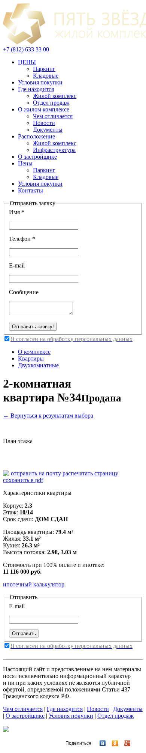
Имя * (16, 212)
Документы (48, 129)
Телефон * (22, 239)
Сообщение (24, 292)
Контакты (30, 190)
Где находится (36, 89)
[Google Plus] (124, 743)
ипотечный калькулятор (33, 584)
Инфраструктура (54, 150)
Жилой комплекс (54, 96)
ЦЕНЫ (27, 62)
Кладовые (45, 75)
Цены (25, 163)
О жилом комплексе (43, 109)
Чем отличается (53, 116)
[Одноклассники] (112, 743)
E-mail (17, 265)
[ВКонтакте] (99, 743)
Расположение (36, 136)
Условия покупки (40, 82)
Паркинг (44, 69)
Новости (44, 123)
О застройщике (37, 156)
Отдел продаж (51, 102)
